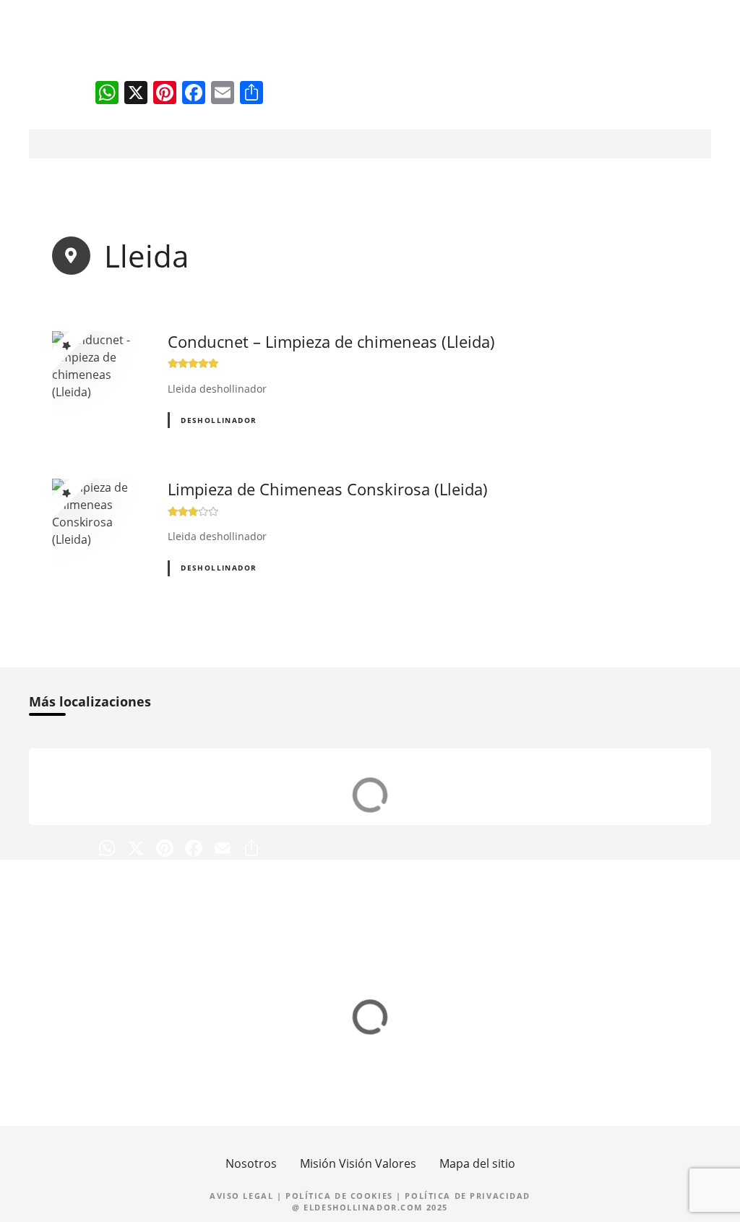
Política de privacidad (467, 1195)
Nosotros (251, 1163)
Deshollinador (219, 420)
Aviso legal (241, 1195)
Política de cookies (339, 1195)
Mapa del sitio (477, 1163)
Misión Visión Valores (358, 1163)
